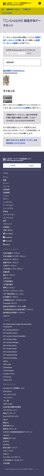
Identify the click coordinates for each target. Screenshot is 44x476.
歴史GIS (6, 423)
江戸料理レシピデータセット (13, 269)
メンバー (6, 183)
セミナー (6, 199)
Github (7, 244)
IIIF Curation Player (10, 348)
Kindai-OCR (7, 380)
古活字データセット (10, 266)
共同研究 (6, 190)
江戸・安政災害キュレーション (13, 294)
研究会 (5, 211)
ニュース (6, 186)
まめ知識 (6, 463)
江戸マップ (7, 278)
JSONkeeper (7, 367)
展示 (4, 221)
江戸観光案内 (8, 284)
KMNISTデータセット (10, 259)
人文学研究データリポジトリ (13, 460)
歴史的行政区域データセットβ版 (14, 306)
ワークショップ (8, 205)
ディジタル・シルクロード (11, 457)
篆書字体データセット (13, 9)
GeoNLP (6, 435)
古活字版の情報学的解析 (12, 407)
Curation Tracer (8, 374)
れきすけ (6, 441)
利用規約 (6, 227)
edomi (5, 419)
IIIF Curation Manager (11, 342)
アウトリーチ (7, 224)
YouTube (8, 241)
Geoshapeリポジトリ (10, 303)
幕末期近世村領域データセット (14, 313)
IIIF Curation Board (10, 352)
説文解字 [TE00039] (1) (13, 71)
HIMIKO (6, 444)
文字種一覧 (26, 9)
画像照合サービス (9, 438)
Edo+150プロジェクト (10, 416)
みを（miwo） (7, 391)
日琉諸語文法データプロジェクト (14, 300)
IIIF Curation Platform (11, 330)
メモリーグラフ (8, 451)
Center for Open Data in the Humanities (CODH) (16, 469)
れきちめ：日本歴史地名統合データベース (17, 432)
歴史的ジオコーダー (10, 429)
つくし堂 (6, 401)
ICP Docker (7, 377)
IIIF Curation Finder (10, 339)
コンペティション (9, 214)
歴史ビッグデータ (9, 413)
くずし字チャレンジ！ (10, 410)
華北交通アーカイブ (10, 448)
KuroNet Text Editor (10, 358)
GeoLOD (6, 316)
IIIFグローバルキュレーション (13, 291)
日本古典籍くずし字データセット (14, 256)
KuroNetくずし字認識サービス (13, 388)
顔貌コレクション (9, 287)
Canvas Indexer (8, 370)
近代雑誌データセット (10, 297)
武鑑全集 (6, 272)
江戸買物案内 (8, 281)
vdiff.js (5, 361)
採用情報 (6, 193)
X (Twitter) (9, 234)
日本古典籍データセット (11, 253)
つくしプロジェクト (9, 394)
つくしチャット (7, 398)
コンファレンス (8, 218)
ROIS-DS (31, 469)
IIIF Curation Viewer (10, 333)
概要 (4, 180)
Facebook (8, 237)
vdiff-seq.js (7, 364)
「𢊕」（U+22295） (7, 13)
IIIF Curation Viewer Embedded (14, 336)
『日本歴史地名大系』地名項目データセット (18, 309)
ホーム (5, 177)
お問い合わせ (8, 230)
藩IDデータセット (9, 275)
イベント (6, 196)
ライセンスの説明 (23, 108)
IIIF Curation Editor (10, 345)
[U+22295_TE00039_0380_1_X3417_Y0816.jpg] (6, 85)
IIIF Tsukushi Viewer (10, 355)
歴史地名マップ (8, 426)
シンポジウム (7, 202)
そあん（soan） (8, 404)
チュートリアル (8, 208)
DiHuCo (6, 454)
